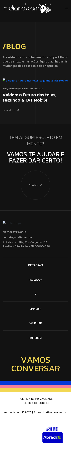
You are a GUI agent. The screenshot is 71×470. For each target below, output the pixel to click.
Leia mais (8, 110)
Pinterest (36, 338)
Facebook (35, 280)
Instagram (35, 265)
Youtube (35, 323)
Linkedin (35, 309)
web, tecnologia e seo (15, 88)
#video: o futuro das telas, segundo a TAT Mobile (29, 97)
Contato (34, 185)
